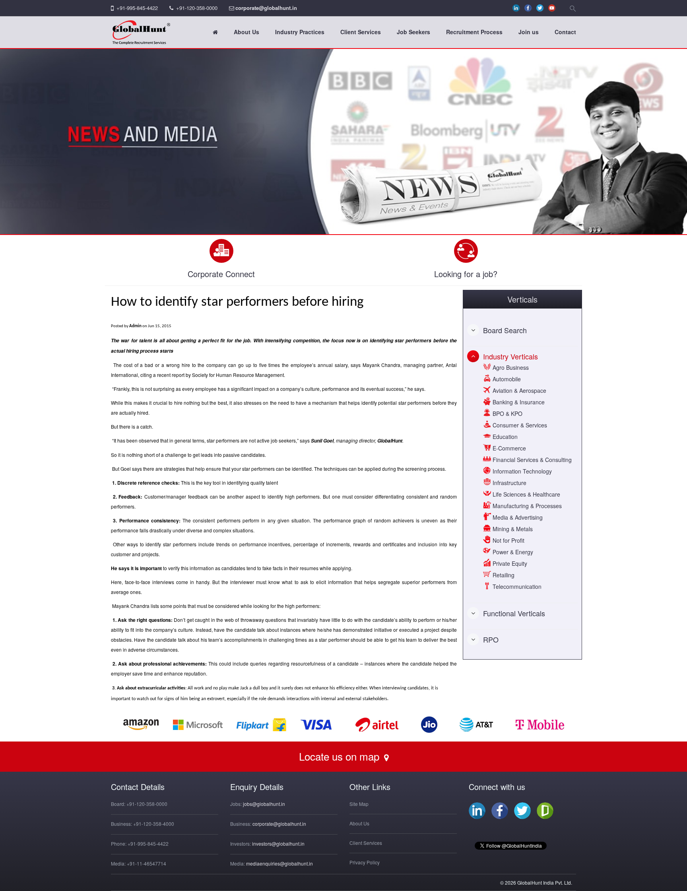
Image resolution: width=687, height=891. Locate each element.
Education (504, 437)
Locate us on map (340, 756)
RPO (491, 639)
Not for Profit (507, 540)
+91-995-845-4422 (137, 8)
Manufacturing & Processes (526, 506)
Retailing (502, 575)
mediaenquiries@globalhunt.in (279, 863)
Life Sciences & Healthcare (525, 494)
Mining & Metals (512, 529)
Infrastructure (508, 483)
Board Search (505, 330)
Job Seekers (413, 32)
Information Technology (521, 471)
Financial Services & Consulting (531, 460)
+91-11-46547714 (146, 863)
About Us (246, 32)
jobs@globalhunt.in (264, 803)
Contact (565, 32)
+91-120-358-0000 (196, 8)
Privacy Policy (364, 862)
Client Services (360, 32)
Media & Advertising (517, 517)
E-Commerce (508, 448)
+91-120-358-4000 (153, 823)
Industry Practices (299, 32)
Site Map (359, 803)
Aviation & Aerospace (518, 390)
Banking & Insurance (518, 402)
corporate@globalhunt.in (266, 8)
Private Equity (509, 563)
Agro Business (510, 367)
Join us (528, 32)
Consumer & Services (519, 425)
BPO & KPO (506, 413)
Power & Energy (512, 552)
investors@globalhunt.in (278, 843)
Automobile (506, 379)
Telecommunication (516, 586)
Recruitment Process (474, 32)
